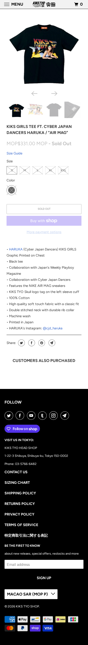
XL (50, 170)
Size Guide (14, 153)
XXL (63, 170)
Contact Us (16, 472)
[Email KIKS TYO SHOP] (65, 415)
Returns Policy (20, 504)
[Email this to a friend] (51, 342)
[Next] (54, 93)
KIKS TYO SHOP (27, 606)
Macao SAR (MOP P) (28, 594)
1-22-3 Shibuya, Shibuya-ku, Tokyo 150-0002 (36, 456)
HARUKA (16, 249)
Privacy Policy (19, 514)
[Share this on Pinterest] (41, 342)
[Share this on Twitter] (21, 342)
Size (10, 161)
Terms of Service (21, 525)
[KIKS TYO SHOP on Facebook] (21, 415)
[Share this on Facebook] (31, 342)
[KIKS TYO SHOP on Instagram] (54, 415)
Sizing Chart (17, 482)
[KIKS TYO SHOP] (44, 4)
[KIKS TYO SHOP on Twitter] (10, 415)
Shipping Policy (20, 493)
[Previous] (34, 93)
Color (11, 180)
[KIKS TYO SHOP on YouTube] (32, 415)
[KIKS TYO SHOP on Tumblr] (43, 415)
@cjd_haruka (53, 328)
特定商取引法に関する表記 (26, 535)
